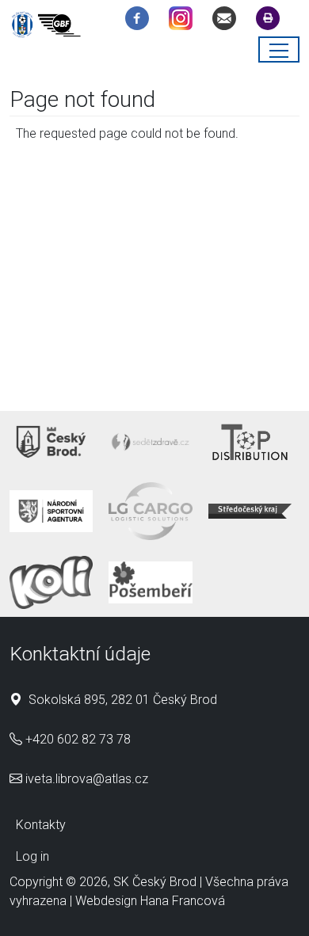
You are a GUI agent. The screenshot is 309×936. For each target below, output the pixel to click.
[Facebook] (141, 21)
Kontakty (41, 824)
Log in (32, 856)
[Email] (228, 21)
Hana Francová (182, 900)
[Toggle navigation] (278, 49)
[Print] (272, 21)
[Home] (49, 27)
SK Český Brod (154, 881)
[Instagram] (184, 21)
